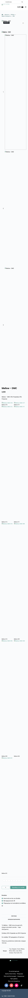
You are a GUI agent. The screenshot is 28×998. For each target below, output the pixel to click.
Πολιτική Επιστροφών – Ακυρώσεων (14, 976)
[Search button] (22, 1)
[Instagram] (16, 985)
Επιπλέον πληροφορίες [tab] (14, 919)
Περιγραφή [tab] (14, 916)
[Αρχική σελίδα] (2, 14)
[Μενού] (25, 7)
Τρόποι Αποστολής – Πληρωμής (14, 973)
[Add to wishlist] (2, 905)
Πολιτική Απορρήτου (14, 981)
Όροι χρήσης (14, 978)
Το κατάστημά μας (14, 971)
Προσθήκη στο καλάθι (18, 887)
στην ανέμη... (14, 967)
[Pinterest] (11, 985)
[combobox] (12, 1)
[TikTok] (21, 985)
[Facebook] (6, 985)
